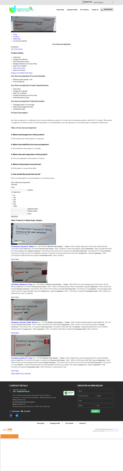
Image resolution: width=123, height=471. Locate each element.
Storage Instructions (19, 95)
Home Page (60, 10)
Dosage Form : (86, 253)
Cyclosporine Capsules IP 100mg (22, 246)
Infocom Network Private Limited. (112, 430)
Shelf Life (16, 93)
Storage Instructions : (52, 251)
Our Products (84, 10)
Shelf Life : (31, 249)
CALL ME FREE (26, 374)
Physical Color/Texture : (62, 249)
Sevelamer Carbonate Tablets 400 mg (24, 322)
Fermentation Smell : (52, 255)
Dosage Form (17, 91)
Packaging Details (19, 105)
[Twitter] (14, 416)
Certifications (17, 109)
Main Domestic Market (20, 107)
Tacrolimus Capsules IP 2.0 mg (21, 284)
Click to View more (19, 68)
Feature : (81, 322)
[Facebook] (11, 416)
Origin (15, 89)
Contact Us (95, 10)
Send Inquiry (28, 73)
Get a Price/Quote (16, 49)
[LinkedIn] (16, 416)
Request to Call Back (17, 73)
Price (15, 82)
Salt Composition (18, 97)
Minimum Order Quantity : (55, 246)
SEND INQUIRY (16, 374)
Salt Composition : (90, 251)
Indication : (47, 365)
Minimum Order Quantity (20, 79)
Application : (81, 324)
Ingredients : (70, 291)
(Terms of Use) (116, 429)
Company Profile (72, 10)
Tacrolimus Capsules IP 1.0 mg (21, 358)
